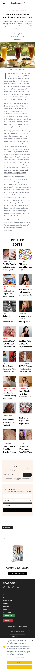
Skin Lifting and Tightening (9, 389)
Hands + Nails (8, 261)
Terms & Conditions (8, 612)
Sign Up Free (17, 636)
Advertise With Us (7, 600)
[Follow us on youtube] (18, 587)
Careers (5, 595)
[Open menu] (4, 3)
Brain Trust (6, 603)
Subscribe (8, 620)
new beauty (7, 527)
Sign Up (26, 475)
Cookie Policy (6, 609)
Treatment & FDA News (9, 287)
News (20, 338)
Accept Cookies (19, 667)
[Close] (32, 640)
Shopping (22, 261)
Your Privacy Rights (19, 657)
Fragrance (6, 338)
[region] (17, 654)
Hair (4, 313)
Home (11, 10)
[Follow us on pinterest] (9, 587)
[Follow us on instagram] (13, 587)
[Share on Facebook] (2, 538)
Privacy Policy (6, 606)
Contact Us (6, 592)
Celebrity (22, 313)
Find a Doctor (6, 597)
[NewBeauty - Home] (17, 3)
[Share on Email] (5, 538)
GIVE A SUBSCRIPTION (17, 573)
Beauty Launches (25, 388)
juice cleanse (13, 76)
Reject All (19, 662)
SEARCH (17, 510)
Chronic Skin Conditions (7, 416)
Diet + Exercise (20, 10)
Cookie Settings (9, 615)
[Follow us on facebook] (4, 587)
